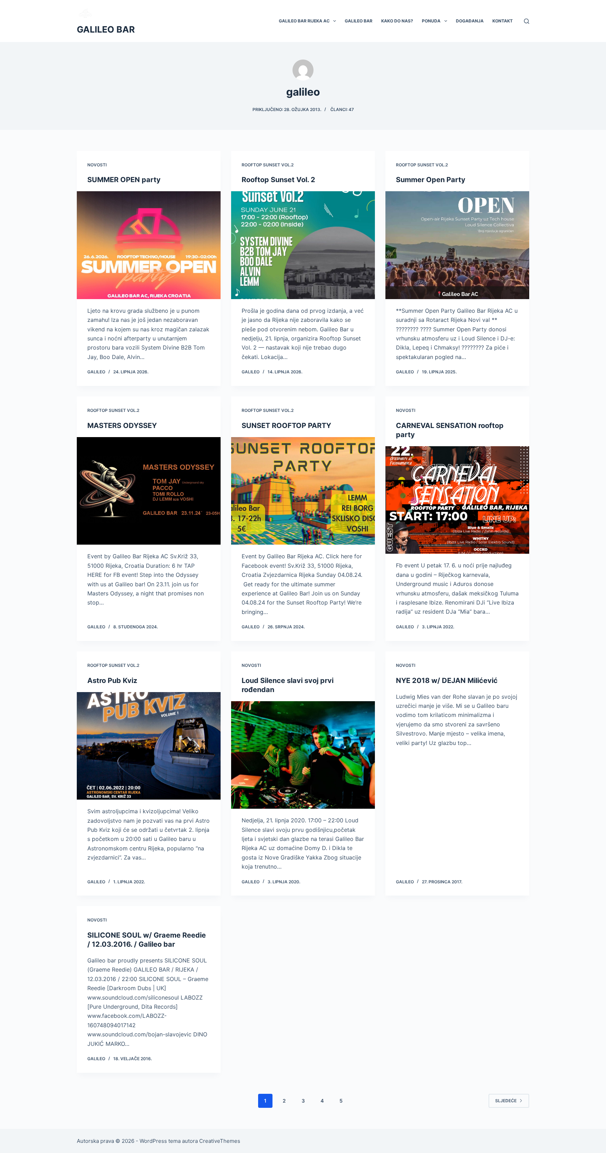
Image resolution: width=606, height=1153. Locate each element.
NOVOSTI (97, 164)
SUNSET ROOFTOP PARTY (286, 425)
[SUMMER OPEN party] (149, 245)
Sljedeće (506, 1100)
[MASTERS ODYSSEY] (149, 491)
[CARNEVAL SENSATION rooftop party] (457, 500)
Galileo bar (358, 20)
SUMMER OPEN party (124, 179)
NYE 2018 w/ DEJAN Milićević (447, 680)
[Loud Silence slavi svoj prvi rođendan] (303, 755)
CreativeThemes (219, 1141)
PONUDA (431, 20)
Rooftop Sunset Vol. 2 (278, 179)
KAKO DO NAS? (397, 20)
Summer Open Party (430, 179)
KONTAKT (502, 20)
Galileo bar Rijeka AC (304, 20)
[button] (334, 21)
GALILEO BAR (106, 29)
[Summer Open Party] (457, 245)
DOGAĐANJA (470, 20)
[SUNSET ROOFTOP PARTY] (303, 491)
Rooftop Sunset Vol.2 (268, 164)
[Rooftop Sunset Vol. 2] (303, 245)
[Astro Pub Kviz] (149, 746)
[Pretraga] (526, 21)
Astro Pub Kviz (112, 680)
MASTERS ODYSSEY (122, 425)
